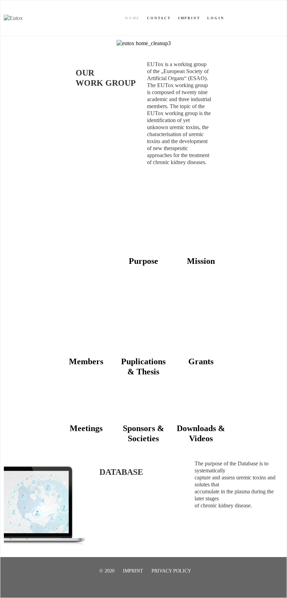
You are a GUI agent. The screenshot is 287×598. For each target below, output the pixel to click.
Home (132, 18)
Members (86, 361)
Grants (201, 361)
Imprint (189, 18)
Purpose (143, 261)
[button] (216, 528)
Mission (201, 261)
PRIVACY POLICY (171, 571)
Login (215, 18)
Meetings (86, 428)
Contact (159, 18)
